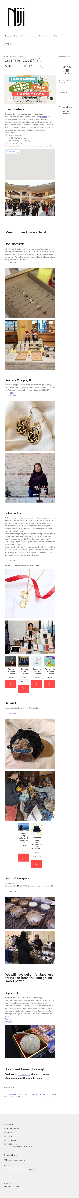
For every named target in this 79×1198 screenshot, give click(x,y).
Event (12, 1087)
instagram (13, 395)
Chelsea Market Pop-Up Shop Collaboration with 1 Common (15, 1095)
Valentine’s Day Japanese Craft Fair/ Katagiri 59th (43, 1095)
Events (33, 36)
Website (8, 1019)
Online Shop (52, 36)
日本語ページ (9, 44)
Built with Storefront (11, 1186)
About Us (7, 36)
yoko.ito (22, 56)
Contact (42, 36)
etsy (11, 393)
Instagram (13, 262)
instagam (13, 560)
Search (6, 1166)
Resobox (43, 117)
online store (24, 1074)
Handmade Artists (20, 36)
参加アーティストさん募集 (22, 1147)
